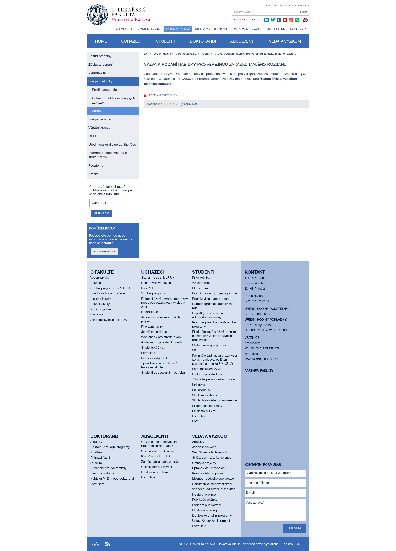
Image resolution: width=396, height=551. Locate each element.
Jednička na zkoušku (155, 331)
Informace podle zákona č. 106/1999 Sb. (108, 155)
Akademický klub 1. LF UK (108, 320)
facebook (279, 20)
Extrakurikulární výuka (207, 369)
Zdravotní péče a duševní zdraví (214, 379)
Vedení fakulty (99, 277)
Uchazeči (131, 42)
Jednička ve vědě (204, 447)
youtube (285, 20)
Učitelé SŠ (275, 29)
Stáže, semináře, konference (211, 457)
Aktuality (96, 442)
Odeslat (295, 528)
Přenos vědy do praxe (207, 473)
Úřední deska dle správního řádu (112, 144)
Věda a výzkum (285, 42)
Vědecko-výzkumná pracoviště (213, 489)
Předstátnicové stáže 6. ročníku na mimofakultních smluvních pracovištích (214, 335)
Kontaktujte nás (104, 252)
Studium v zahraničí (205, 395)
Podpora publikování (206, 505)
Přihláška (239, 20)
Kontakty (303, 6)
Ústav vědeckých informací (211, 520)
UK (281, 6)
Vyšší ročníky (201, 283)
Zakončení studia (102, 473)
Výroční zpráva (100, 309)
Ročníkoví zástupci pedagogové (214, 293)
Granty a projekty (204, 463)
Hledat (303, 12)
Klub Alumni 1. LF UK (155, 456)
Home (101, 42)
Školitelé (96, 452)
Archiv (96, 111)
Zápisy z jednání (100, 64)
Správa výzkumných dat (209, 468)
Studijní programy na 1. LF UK (111, 288)
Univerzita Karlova (134, 22)
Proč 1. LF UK (151, 288)
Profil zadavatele (104, 89)
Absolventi (242, 42)
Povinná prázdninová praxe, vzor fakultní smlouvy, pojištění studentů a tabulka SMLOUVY (214, 359)
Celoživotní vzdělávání (156, 467)
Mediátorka (200, 288)
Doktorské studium (154, 472)
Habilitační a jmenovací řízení (212, 484)
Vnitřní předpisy (99, 56)
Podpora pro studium (207, 374)
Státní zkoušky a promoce (210, 345)
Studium (96, 463)
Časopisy (97, 314)
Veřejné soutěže (100, 119)
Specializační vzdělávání (157, 451)
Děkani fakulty (100, 304)
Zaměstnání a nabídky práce (160, 461)
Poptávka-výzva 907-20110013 (168, 95)
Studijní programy (153, 293)
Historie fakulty (100, 298)
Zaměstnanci (149, 29)
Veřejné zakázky (100, 81)
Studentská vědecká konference (214, 400)
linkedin (266, 20)
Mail (287, 6)
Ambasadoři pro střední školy (161, 342)
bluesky (273, 20)
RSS (107, 544)
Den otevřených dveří (156, 283)
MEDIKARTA (201, 390)
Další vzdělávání (247, 29)
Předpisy (271, 6)
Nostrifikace (149, 312)
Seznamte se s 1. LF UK (157, 277)
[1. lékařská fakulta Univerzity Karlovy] (118, 13)
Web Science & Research (209, 452)
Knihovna (198, 384)
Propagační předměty (207, 406)
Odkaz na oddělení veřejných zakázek (113, 100)
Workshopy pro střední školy (161, 337)
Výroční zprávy (99, 127)
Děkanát (96, 283)
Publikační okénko (204, 499)
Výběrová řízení (99, 73)
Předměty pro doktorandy (108, 468)
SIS (294, 6)
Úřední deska (178, 29)
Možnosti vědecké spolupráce (213, 478)
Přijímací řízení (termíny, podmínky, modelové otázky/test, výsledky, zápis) (165, 302)
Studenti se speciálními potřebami (164, 372)
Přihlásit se (101, 213)
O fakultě (124, 29)
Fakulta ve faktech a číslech (109, 293)
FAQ (195, 421)
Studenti (165, 42)
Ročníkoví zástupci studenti (211, 298)
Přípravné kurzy (152, 326)
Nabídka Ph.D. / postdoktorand (112, 478)
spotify (297, 20)
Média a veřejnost (211, 29)
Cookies (287, 544)
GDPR (93, 136)
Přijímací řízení (100, 457)
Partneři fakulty (259, 370)
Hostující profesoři (204, 494)
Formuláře (148, 353)
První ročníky (201, 277)
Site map (95, 544)
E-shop (255, 20)
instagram (291, 20)
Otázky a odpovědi (154, 358)
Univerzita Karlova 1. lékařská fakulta (215, 544)
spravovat (190, 104)
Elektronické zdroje (205, 510)
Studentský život (153, 347)
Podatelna (95, 165)
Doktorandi (203, 42)
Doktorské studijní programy (110, 447)
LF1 (146, 54)
